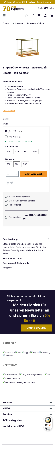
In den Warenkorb (33, 174)
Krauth (5, 124)
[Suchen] (26, 15)
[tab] (26, 246)
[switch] (46, 8)
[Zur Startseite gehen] (16, 8)
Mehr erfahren (9, 110)
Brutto (40, 8)
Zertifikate (10, 365)
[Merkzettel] (39, 15)
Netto (51, 8)
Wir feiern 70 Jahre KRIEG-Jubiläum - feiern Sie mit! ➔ (27, 2)
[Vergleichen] (7, 183)
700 (8, 164)
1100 (25, 164)
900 (17, 164)
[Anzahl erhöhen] (16, 174)
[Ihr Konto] (45, 15)
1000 (17, 151)
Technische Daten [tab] (12, 258)
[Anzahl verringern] (8, 174)
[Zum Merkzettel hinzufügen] (11, 183)
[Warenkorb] (52, 15)
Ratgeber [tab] (8, 267)
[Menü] (5, 15)
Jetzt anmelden (36, 328)
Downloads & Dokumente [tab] (16, 263)
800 (9, 151)
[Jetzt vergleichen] (32, 15)
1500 (35, 151)
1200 (26, 151)
